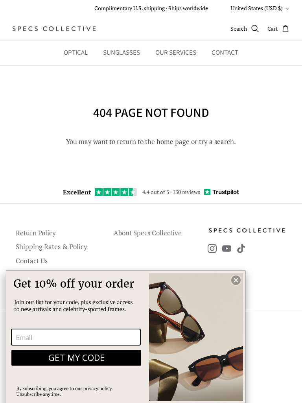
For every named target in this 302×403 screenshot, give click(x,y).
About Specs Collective (148, 232)
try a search (216, 141)
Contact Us (32, 260)
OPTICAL (76, 52)
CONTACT (225, 52)
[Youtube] (226, 248)
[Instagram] (212, 248)
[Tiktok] (241, 248)
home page (173, 141)
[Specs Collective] (54, 28)
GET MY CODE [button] (76, 357)
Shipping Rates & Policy (51, 246)
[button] (236, 280)
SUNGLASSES (121, 52)
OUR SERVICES (175, 52)
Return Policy (36, 232)
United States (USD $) (257, 8)
